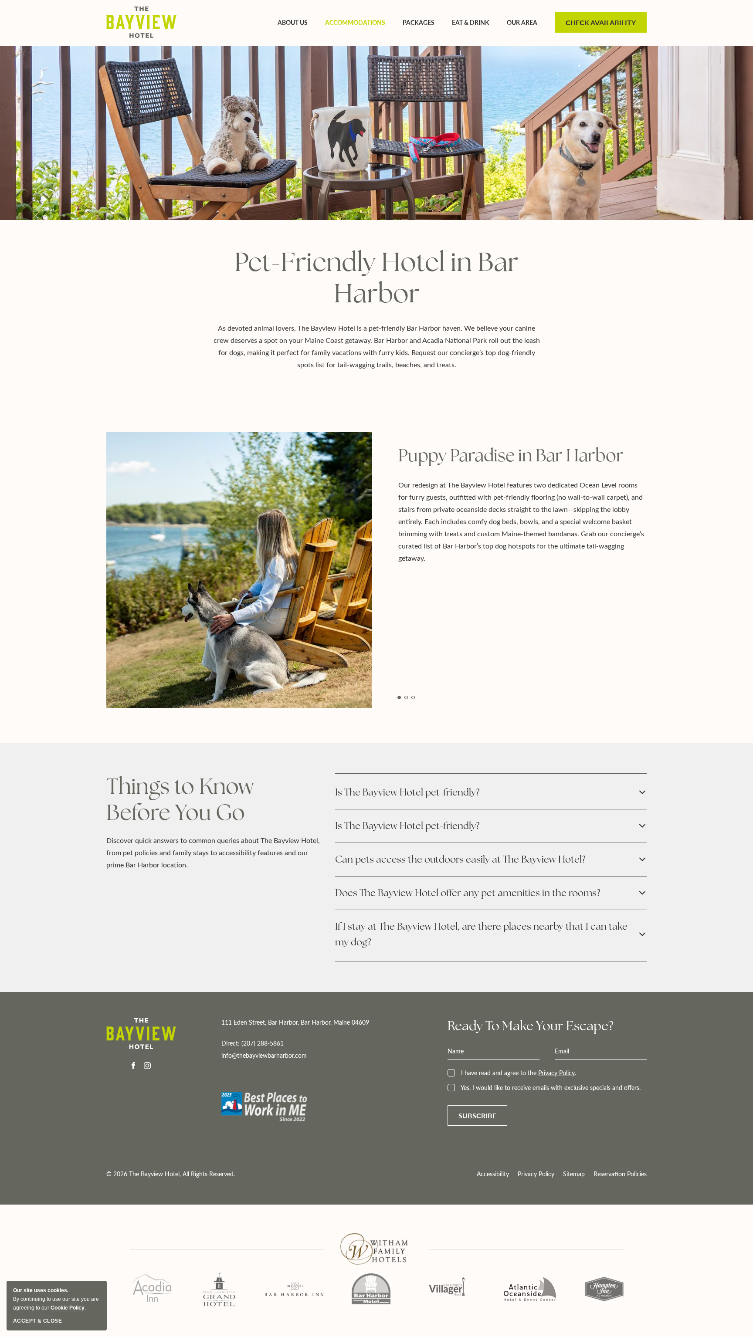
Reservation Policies (620, 1174)
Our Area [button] (522, 22)
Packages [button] (418, 22)
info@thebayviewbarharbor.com (264, 1055)
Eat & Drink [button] (470, 22)
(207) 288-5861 (262, 1043)
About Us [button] (293, 22)
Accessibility (493, 1174)
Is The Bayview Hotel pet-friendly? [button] (407, 792)
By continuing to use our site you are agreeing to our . (56, 1299)
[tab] (399, 697)
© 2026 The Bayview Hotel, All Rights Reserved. (170, 1174)
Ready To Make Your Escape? (531, 1026)
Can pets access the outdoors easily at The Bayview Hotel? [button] (460, 859)
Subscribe (477, 1115)
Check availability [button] (601, 22)
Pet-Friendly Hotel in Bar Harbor (376, 277)
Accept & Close (37, 1321)
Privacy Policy (556, 1073)
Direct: (264, 1049)
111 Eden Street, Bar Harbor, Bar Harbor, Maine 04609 (295, 1022)
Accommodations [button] (355, 22)
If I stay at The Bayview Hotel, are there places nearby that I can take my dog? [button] (481, 934)
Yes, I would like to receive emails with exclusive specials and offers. (550, 1087)
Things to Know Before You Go (180, 799)
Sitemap (574, 1174)
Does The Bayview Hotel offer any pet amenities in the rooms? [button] (467, 893)
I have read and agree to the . (517, 1073)
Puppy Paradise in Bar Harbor (511, 455)
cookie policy (68, 1308)
